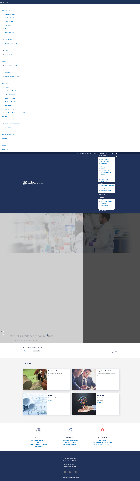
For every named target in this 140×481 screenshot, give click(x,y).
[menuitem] (103, 155)
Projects (7, 69)
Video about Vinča (9, 39)
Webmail (4, 138)
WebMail (102, 153)
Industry (4, 83)
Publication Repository (8, 134)
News (6, 50)
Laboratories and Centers (38, 440)
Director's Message (10, 14)
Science (4, 61)
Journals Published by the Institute (13, 43)
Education (4, 116)
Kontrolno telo (8, 105)
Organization (8, 25)
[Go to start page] (24, 351)
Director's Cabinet (9, 17)
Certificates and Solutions (11, 91)
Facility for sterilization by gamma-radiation (15, 112)
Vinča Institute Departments (12, 65)
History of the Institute (10, 21)
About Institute (6, 10)
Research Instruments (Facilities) (13, 76)
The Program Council (10, 32)
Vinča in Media (8, 54)
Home (76, 153)
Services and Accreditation (70, 440)
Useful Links (8, 58)
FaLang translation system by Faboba (28, 354)
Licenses (7, 87)
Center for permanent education (102, 444)
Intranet (4, 142)
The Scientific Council (10, 28)
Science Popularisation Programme (13, 123)
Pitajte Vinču (5, 149)
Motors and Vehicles (10, 98)
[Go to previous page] (27, 351)
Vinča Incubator (8, 127)
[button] (116, 157)
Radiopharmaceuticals (10, 94)
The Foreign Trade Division (11, 101)
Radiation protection (10, 109)
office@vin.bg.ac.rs (71, 466)
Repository (89, 153)
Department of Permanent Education (14, 131)
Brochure (7, 36)
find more (50, 376)
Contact (4, 145)
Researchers (8, 72)
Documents (83, 153)
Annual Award (8, 47)
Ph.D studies (8, 120)
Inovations (5, 80)
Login (112, 153)
